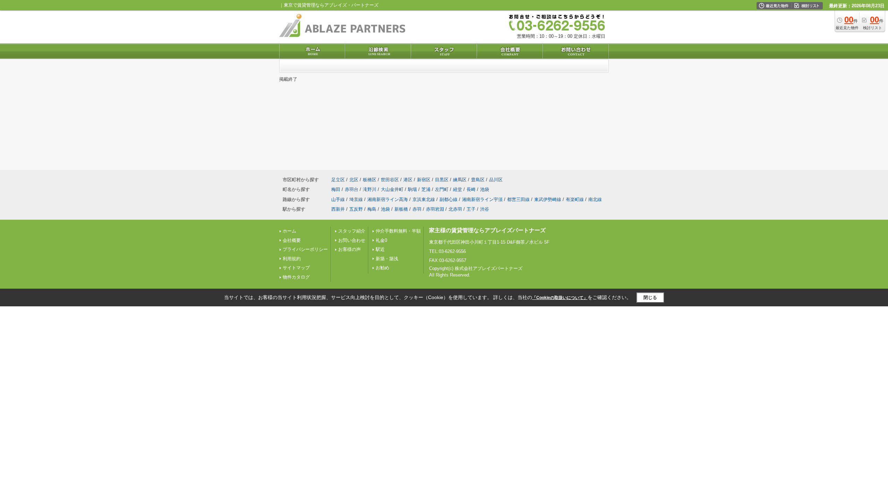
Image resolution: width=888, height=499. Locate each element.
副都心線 (448, 199)
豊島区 (478, 179)
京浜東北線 (423, 199)
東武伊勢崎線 (547, 199)
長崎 (471, 189)
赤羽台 (351, 189)
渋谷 (484, 209)
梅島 (371, 209)
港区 (407, 179)
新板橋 (401, 209)
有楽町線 (575, 199)
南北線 (595, 199)
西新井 (338, 209)
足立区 (338, 179)
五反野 (356, 209)
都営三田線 (518, 199)
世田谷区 (390, 179)
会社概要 (292, 240)
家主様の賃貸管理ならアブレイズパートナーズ (487, 230)
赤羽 (416, 209)
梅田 (335, 189)
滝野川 (369, 189)
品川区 (496, 179)
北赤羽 (455, 209)
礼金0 (381, 240)
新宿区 (423, 179)
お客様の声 (349, 249)
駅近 (380, 249)
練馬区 (460, 179)
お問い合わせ (351, 240)
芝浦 (425, 189)
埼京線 (356, 199)
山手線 (338, 199)
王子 (471, 209)
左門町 (442, 189)
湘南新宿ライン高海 (387, 199)
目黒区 (442, 179)
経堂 (457, 189)
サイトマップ (296, 267)
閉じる (650, 297)
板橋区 (369, 179)
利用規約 (292, 258)
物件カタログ (296, 277)
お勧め (382, 267)
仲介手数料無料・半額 (398, 231)
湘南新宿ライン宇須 (482, 199)
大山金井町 (392, 189)
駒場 (412, 189)
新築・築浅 (387, 258)
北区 (353, 179)
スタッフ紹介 (351, 231)
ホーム (289, 231)
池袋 (484, 189)
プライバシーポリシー (305, 249)
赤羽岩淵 (435, 209)
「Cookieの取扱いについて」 (560, 297)
